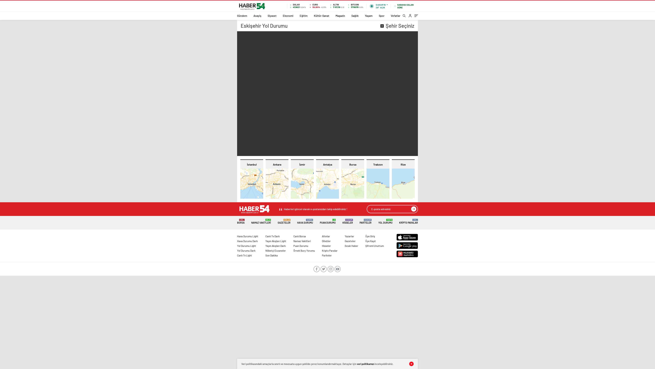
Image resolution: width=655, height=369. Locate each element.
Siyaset (272, 15)
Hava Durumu (305, 221)
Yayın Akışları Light (275, 241)
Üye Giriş (370, 236)
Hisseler (347, 221)
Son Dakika (271, 255)
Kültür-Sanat (321, 15)
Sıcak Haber (351, 245)
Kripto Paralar (408, 221)
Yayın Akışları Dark (275, 245)
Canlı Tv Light (244, 255)
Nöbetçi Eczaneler (275, 250)
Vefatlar (395, 15)
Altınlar (326, 236)
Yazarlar (349, 236)
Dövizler (326, 241)
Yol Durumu (385, 221)
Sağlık (355, 15)
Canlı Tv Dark (272, 236)
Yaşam (369, 15)
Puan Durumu (328, 221)
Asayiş (257, 15)
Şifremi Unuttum (374, 245)
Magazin (340, 15)
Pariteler (366, 221)
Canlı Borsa (299, 236)
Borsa (241, 221)
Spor (381, 15)
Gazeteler (284, 221)
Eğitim (304, 15)
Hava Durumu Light (247, 236)
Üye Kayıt (370, 241)
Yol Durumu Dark (246, 250)
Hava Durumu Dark (247, 241)
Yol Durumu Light (246, 245)
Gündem (242, 15)
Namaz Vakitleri (261, 221)
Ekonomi (288, 15)
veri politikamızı (365, 363)
